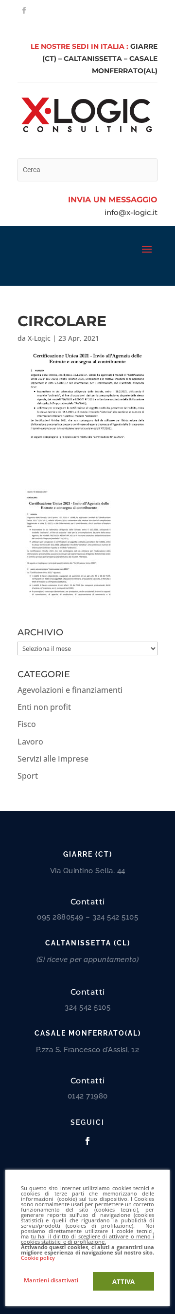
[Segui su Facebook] (24, 10)
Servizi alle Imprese (53, 758)
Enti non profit (44, 707)
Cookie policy (38, 1257)
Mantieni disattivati (51, 1280)
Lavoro (30, 741)
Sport (28, 775)
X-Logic (39, 338)
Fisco (27, 724)
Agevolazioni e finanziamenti (70, 690)
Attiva (123, 1281)
